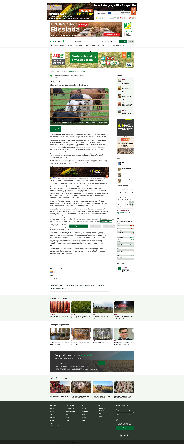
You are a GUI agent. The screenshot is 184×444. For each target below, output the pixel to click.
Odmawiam (109, 226)
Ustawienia (95, 226)
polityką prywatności (106, 221)
